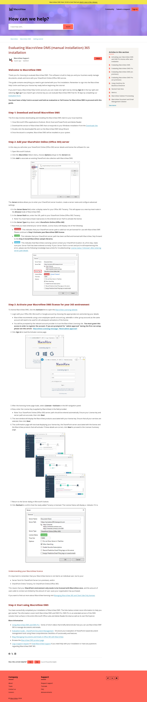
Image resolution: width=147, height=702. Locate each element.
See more (112, 105)
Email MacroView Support (41, 644)
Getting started (38, 39)
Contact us (12, 689)
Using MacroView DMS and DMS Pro (26, 625)
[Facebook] (9, 654)
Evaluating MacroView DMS (121, 65)
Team (10, 686)
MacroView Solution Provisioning (123, 96)
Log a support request (20, 644)
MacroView (14, 39)
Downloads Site (92, 125)
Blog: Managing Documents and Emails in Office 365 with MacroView (37, 637)
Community (109, 9)
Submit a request (123, 9)
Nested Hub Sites (118, 89)
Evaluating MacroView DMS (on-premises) (122, 73)
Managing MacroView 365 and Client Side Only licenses (74, 595)
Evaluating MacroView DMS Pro (122, 68)
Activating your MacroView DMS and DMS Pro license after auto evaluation (122, 59)
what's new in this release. (89, 2)
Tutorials (44, 686)
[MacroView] (17, 11)
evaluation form (14, 96)
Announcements (46, 692)
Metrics (114, 92)
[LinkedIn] (15, 654)
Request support (47, 683)
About (10, 683)
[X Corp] (12, 654)
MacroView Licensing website (66, 310)
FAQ (42, 689)
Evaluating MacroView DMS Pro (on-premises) (122, 78)
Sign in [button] (135, 9)
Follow (98, 58)
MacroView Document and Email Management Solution (123, 100)
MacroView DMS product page (32, 640)
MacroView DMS (25, 39)
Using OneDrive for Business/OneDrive (118, 84)
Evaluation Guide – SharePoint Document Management (33, 631)
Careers (11, 692)
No (37, 662)
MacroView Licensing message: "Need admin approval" (55, 329)
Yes (30, 662)
